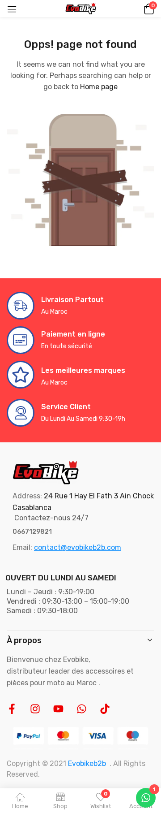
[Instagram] (35, 709)
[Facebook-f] (12, 709)
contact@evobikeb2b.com (77, 547)
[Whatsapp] (81, 709)
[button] (147, 8)
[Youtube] (58, 709)
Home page (99, 86)
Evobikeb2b (87, 763)
